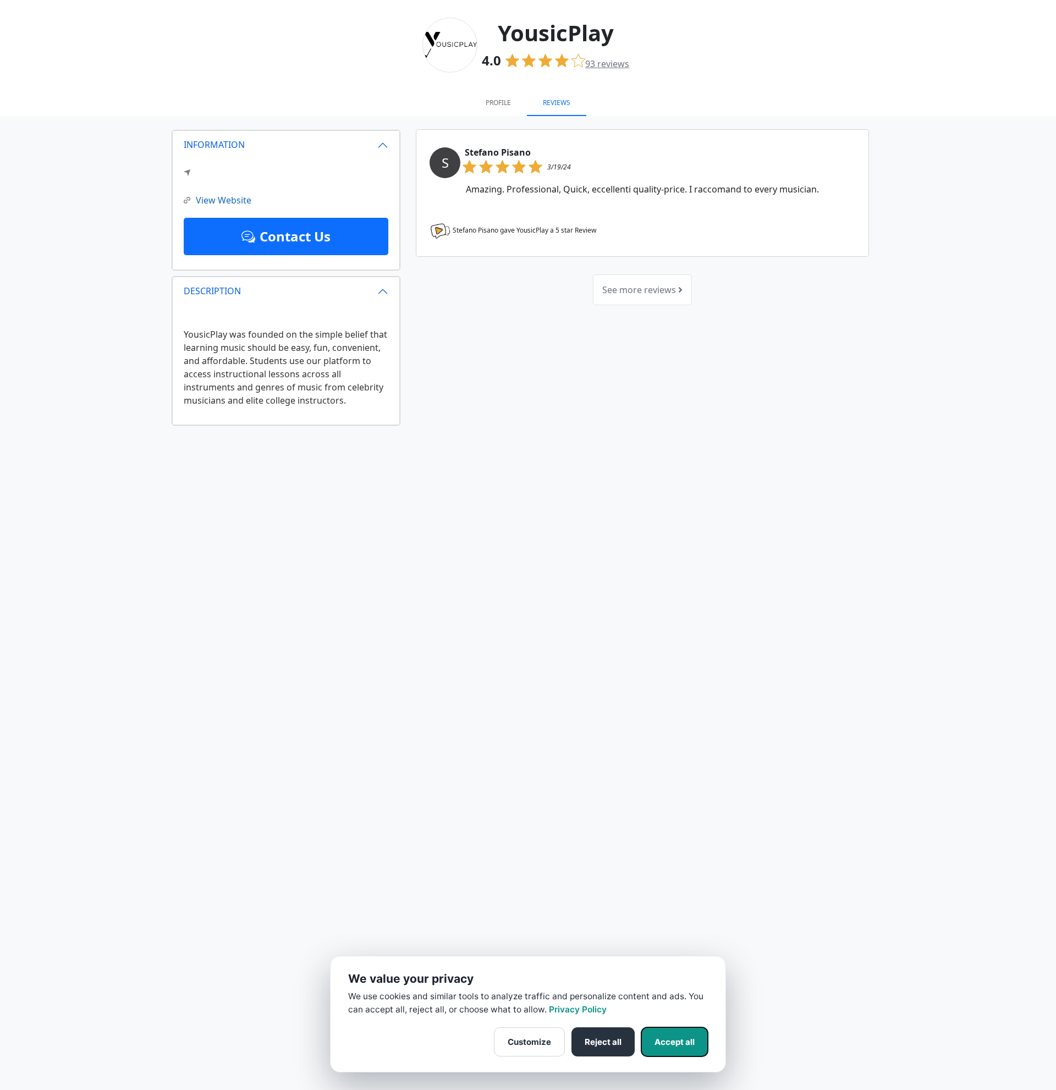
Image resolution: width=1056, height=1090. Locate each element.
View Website (223, 200)
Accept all (674, 1042)
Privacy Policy (578, 1009)
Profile (498, 102)
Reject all (603, 1042)
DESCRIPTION (212, 291)
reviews (607, 64)
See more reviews (640, 290)
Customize (529, 1042)
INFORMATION (214, 145)
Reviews (556, 102)
